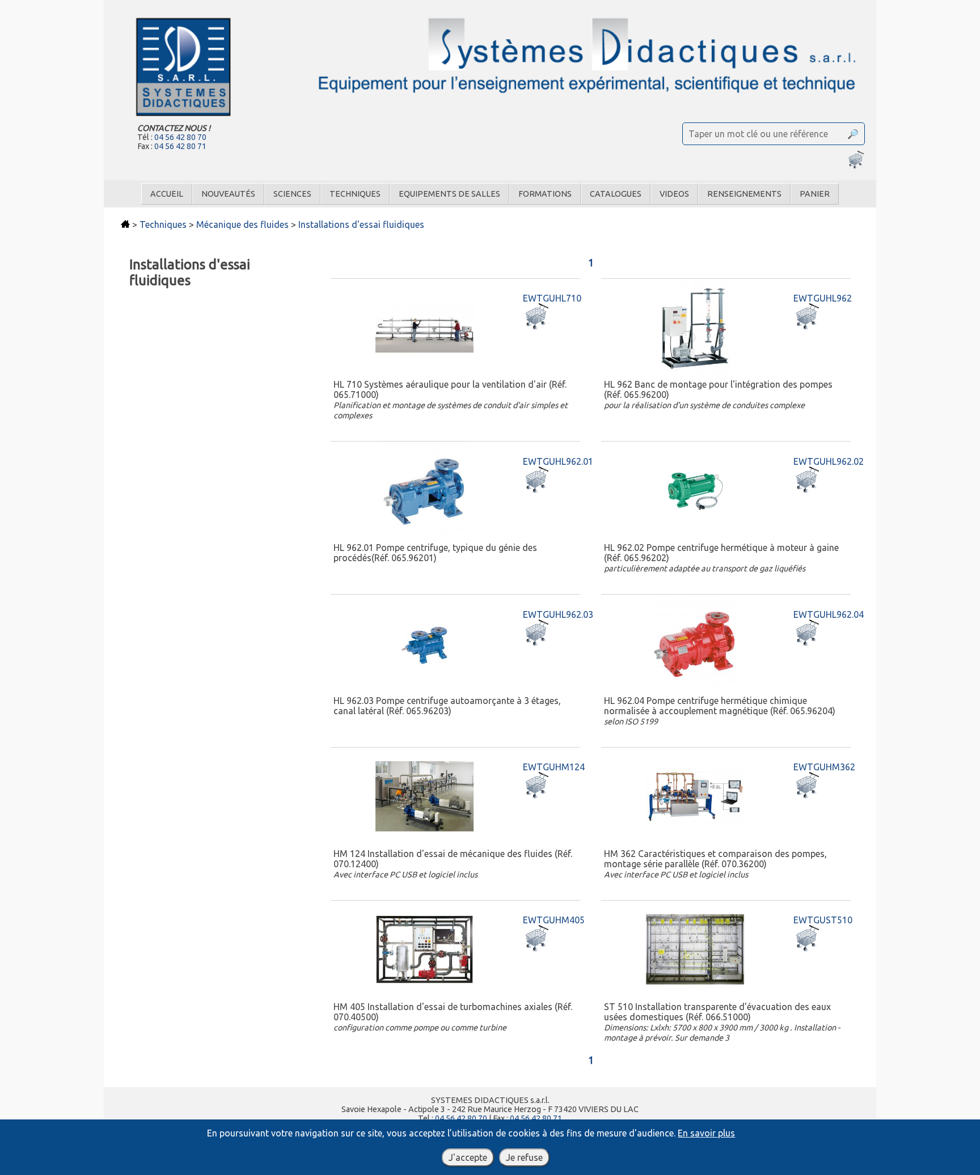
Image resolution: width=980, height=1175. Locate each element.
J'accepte (468, 1157)
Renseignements (744, 193)
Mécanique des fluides (242, 224)
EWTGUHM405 (554, 920)
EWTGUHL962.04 (828, 614)
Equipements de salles (449, 193)
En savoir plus (706, 1133)
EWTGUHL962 (822, 298)
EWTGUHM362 (824, 767)
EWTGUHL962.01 (558, 461)
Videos (674, 193)
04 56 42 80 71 (180, 146)
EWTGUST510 (822, 920)
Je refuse (524, 1157)
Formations (545, 193)
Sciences (292, 193)
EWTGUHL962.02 (828, 461)
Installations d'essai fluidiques (361, 224)
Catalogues (615, 193)
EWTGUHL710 (552, 298)
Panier (815, 193)
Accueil (166, 193)
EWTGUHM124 (554, 767)
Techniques (355, 193)
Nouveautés (228, 193)
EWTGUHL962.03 (558, 614)
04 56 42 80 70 (180, 137)
